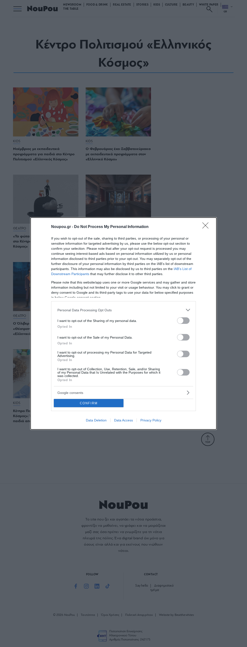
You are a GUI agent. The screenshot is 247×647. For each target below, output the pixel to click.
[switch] (183, 320)
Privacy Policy (150, 420)
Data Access (123, 420)
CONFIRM (89, 403)
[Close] (207, 227)
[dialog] (123, 323)
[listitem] (123, 310)
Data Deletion (96, 420)
